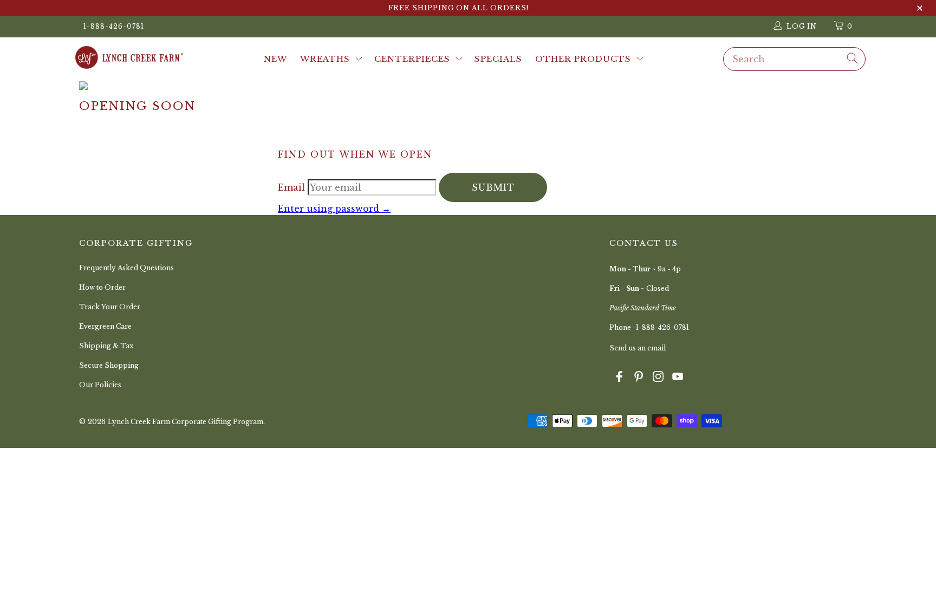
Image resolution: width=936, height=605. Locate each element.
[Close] (919, 8)
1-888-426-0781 (113, 26)
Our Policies (100, 385)
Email (293, 187)
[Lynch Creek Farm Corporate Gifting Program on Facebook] (619, 378)
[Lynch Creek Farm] (128, 58)
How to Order (102, 287)
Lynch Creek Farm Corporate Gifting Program (185, 422)
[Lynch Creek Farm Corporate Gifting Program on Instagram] (658, 378)
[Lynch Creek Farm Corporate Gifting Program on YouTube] (677, 378)
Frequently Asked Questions (126, 268)
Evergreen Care (105, 326)
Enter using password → (334, 208)
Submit (493, 187)
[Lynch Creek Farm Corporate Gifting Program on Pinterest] (638, 378)
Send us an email (637, 348)
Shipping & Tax (106, 346)
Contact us (643, 243)
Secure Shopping (109, 365)
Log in (801, 26)
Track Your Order (109, 307)
